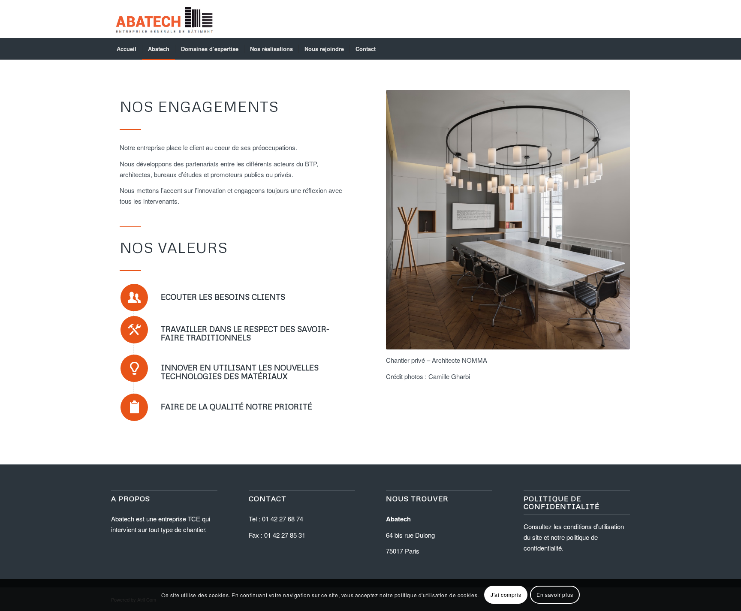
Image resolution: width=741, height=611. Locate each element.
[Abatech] (164, 19)
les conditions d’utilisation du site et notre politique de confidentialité (574, 537)
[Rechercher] (624, 49)
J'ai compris (506, 594)
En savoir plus (554, 594)
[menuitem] (126, 49)
